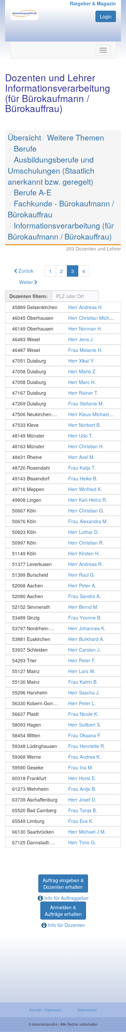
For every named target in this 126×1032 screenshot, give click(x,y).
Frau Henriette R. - (63, 746)
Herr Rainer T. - (63, 393)
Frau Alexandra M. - (63, 521)
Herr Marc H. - (63, 382)
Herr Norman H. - (63, 328)
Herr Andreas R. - (63, 564)
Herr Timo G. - (63, 842)
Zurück (25, 270)
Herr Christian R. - (63, 543)
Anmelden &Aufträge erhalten (63, 910)
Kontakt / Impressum (45, 1010)
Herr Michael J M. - (63, 832)
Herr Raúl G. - (63, 575)
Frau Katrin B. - (63, 682)
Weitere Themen (75, 137)
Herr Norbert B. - (63, 425)
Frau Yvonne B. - (63, 618)
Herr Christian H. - (63, 446)
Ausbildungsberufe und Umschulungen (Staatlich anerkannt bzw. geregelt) (51, 170)
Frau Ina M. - (63, 767)
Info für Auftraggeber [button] (66, 898)
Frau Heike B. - (63, 478)
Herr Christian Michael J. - (63, 318)
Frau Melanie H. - (63, 350)
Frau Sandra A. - (63, 596)
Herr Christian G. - (63, 510)
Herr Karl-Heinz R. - (63, 500)
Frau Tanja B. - (63, 810)
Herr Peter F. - (63, 660)
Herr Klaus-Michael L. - (63, 414)
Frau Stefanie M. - (63, 403)
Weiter (26, 282)
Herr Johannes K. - (63, 628)
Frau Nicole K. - (63, 714)
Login (106, 16)
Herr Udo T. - (63, 436)
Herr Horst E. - (63, 778)
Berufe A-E (32, 192)
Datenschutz (87, 1010)
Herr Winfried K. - (63, 489)
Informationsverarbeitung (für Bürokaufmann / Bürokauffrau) (61, 231)
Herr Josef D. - (63, 799)
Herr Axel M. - (63, 457)
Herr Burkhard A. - (63, 639)
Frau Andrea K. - (63, 757)
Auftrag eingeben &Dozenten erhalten (63, 883)
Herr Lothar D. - (63, 532)
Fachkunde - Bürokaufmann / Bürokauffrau (61, 209)
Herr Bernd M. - (63, 607)
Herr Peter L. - (63, 703)
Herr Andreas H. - (63, 307)
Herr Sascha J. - (63, 692)
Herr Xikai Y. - (63, 361)
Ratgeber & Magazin (93, 3)
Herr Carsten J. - (63, 650)
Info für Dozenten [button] (66, 925)
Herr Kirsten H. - (63, 553)
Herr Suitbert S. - (63, 725)
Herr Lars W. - (63, 671)
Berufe (25, 148)
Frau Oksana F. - (63, 735)
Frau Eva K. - (63, 821)
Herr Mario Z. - (63, 371)
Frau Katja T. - (63, 468)
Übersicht (24, 137)
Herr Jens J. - (63, 339)
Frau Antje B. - (63, 789)
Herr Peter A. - (63, 585)
